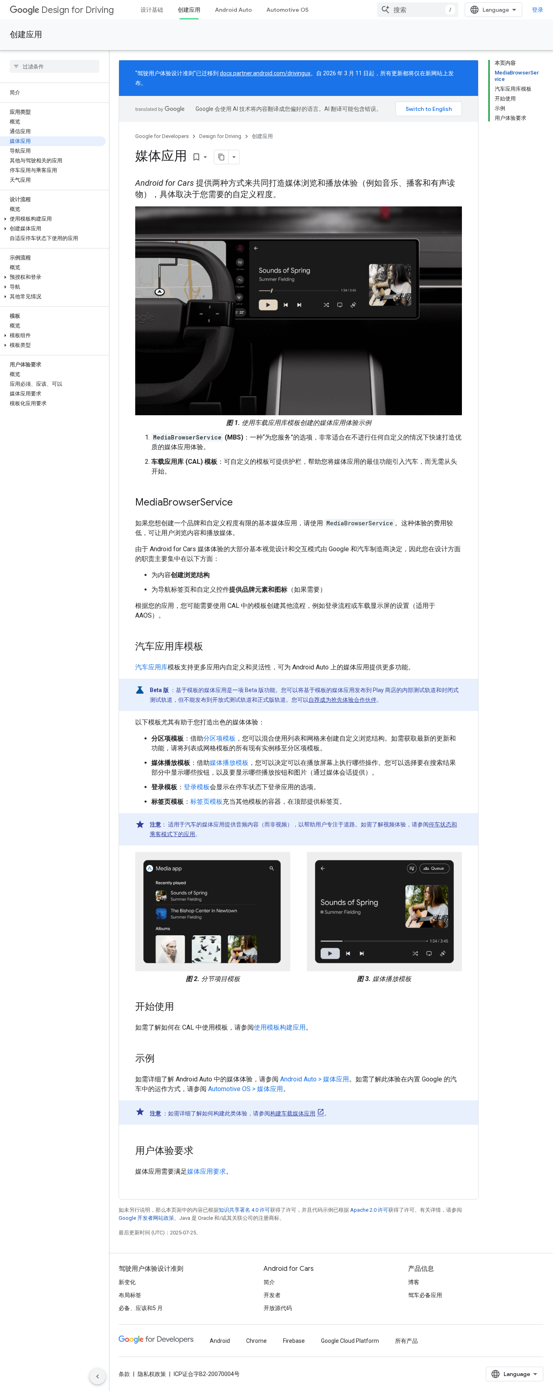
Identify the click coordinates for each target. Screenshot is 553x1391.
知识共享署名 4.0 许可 (244, 1210)
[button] (53, 219)
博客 (413, 1282)
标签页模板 (206, 801)
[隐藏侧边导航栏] (97, 1376)
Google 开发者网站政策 (146, 1218)
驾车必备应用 (425, 1295)
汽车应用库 (151, 667)
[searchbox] (54, 66)
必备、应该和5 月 (141, 1308)
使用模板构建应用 (280, 1027)
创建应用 (189, 9)
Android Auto (233, 9)
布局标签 (130, 1295)
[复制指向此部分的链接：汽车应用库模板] (211, 647)
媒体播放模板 (229, 763)
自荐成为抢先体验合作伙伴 (342, 700)
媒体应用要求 (206, 1171)
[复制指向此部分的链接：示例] (163, 1059)
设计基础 (151, 9)
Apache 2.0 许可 (369, 1210)
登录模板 (197, 787)
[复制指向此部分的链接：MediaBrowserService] (241, 503)
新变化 (127, 1282)
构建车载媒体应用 (292, 1113)
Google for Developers (162, 136)
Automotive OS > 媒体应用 (245, 1089)
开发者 (272, 1295)
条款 (124, 1374)
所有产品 (406, 1341)
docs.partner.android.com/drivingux (265, 73)
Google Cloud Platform (350, 1341)
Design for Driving (77, 9)
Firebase (294, 1341)
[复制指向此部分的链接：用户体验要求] (202, 1151)
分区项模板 (219, 738)
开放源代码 (278, 1308)
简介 (269, 1282)
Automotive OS (287, 9)
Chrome (256, 1341)
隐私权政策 (152, 1374)
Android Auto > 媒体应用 (314, 1079)
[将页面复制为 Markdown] (221, 157)
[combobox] (417, 9)
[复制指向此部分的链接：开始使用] (182, 1007)
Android (220, 1341)
